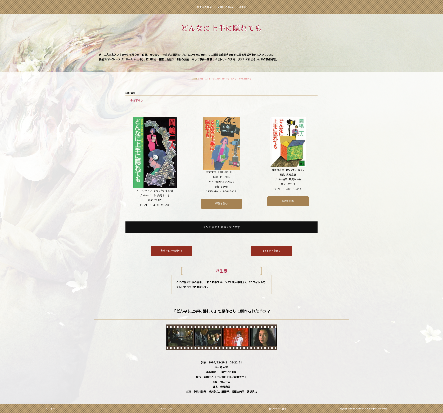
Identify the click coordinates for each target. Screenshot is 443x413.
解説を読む (221, 203)
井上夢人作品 (204, 6)
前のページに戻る (277, 408)
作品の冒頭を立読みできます (221, 227)
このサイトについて (53, 408)
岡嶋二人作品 (225, 6)
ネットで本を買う (271, 250)
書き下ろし (136, 100)
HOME (195, 78)
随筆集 (242, 6)
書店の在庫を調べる (171, 250)
